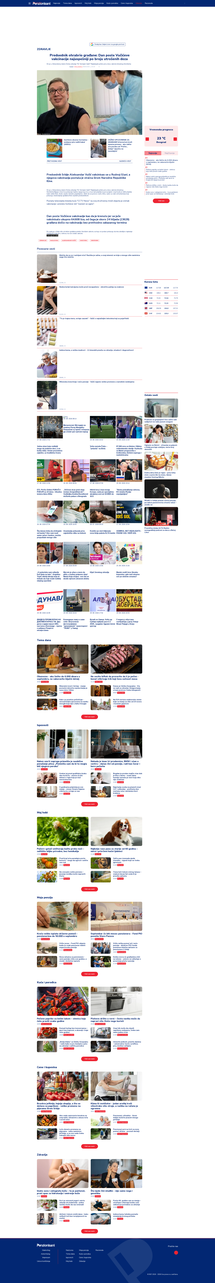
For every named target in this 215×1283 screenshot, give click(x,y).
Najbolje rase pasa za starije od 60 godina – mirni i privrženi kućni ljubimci (114, 850)
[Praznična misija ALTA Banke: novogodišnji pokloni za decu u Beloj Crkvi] (161, 516)
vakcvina (83, 240)
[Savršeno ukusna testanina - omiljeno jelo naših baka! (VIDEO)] (54, 148)
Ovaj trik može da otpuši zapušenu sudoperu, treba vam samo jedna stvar (126, 1030)
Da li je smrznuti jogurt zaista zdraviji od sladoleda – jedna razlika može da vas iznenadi (72, 1202)
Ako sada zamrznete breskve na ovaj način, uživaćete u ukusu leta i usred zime (73, 1117)
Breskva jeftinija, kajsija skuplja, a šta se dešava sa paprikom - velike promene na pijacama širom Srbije (59, 1106)
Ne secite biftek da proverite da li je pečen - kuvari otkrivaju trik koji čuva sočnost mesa (115, 677)
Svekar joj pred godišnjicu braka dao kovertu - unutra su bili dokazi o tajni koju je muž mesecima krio (72, 776)
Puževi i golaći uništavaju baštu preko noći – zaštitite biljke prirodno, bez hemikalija (60, 850)
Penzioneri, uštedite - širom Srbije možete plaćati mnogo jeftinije (125, 1117)
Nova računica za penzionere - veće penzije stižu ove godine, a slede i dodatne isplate (73, 959)
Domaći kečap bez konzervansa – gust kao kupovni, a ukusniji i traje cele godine (73, 1030)
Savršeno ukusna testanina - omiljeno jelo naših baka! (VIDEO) (76, 142)
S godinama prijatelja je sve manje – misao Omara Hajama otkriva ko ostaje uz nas (71, 789)
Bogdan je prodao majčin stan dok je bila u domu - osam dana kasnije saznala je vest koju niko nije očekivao (127, 776)
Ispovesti (78, 3)
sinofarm (94, 240)
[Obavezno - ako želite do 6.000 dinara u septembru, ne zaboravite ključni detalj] (62, 659)
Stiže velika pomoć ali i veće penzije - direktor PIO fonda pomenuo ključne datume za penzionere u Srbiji (125, 946)
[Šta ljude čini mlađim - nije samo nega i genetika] (116, 1173)
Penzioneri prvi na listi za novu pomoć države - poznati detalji (126, 1130)
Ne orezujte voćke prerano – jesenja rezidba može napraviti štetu (72, 874)
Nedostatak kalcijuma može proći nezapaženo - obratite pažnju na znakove (91, 287)
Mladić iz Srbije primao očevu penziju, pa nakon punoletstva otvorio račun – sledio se (160, 502)
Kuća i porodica (112, 3)
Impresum (46, 1257)
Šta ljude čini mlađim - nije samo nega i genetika (112, 1192)
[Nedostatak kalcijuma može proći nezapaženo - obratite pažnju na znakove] (47, 300)
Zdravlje (139, 3)
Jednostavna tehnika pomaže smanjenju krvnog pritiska (125, 1215)
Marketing (46, 1250)
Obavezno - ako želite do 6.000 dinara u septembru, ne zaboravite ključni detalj (58, 677)
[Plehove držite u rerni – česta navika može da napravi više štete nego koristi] (116, 1001)
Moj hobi (88, 3)
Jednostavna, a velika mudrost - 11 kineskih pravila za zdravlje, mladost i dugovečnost (96, 350)
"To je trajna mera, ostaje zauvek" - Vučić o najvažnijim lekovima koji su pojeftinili (94, 318)
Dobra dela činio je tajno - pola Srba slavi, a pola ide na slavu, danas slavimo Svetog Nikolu (159, 475)
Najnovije (56, 3)
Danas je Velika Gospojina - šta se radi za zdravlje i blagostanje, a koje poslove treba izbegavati (127, 688)
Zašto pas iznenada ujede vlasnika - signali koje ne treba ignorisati (126, 860)
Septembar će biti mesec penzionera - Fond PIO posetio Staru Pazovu (116, 935)
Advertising (45, 1254)
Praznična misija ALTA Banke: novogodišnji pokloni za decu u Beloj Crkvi (160, 530)
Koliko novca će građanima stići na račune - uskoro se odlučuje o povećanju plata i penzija (127, 959)
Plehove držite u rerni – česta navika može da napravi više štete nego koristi (115, 1020)
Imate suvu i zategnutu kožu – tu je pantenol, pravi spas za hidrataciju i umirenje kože (61, 1192)
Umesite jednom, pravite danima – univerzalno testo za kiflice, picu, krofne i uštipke (127, 1044)
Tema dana (67, 3)
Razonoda (149, 3)
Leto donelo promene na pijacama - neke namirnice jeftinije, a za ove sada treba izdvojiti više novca (71, 1132)
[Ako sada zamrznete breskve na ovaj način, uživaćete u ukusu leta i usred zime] (47, 1120)
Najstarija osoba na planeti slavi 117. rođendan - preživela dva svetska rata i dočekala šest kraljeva (127, 790)
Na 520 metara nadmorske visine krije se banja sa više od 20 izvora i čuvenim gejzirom (127, 701)
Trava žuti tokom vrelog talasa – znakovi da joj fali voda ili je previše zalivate (127, 874)
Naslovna (54, 240)
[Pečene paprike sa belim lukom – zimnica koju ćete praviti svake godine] (62, 1001)
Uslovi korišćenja (43, 1261)
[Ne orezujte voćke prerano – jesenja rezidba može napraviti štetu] (47, 876)
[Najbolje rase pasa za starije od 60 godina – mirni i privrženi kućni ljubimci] (116, 831)
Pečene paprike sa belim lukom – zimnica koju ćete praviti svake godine (61, 1020)
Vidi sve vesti (90, 717)
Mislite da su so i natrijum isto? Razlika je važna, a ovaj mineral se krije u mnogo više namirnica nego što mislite (99, 256)
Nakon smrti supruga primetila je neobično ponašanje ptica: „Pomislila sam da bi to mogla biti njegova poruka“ (62, 764)
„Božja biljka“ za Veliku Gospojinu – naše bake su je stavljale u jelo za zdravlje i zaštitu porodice (73, 1044)
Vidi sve (161, 201)
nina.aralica (78, 67)
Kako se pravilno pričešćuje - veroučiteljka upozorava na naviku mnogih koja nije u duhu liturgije (73, 701)
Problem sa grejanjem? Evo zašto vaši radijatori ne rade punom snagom (160, 420)
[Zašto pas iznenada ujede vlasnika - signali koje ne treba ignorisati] (101, 863)
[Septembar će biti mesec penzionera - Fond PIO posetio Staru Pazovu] (116, 916)
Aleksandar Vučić (69, 240)
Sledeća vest (125, 161)
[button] (103, 66)
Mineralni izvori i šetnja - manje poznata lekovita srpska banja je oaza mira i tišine (73, 688)
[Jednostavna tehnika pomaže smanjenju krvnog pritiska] (101, 1219)
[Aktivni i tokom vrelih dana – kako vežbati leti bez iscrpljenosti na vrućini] (47, 1219)
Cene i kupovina (127, 3)
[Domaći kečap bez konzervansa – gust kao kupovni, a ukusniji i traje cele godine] (47, 1033)
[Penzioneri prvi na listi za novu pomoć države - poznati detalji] (101, 1134)
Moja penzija (99, 3)
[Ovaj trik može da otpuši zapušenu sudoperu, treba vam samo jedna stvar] (101, 1033)
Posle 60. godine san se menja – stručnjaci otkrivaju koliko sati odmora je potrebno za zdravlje (127, 1202)
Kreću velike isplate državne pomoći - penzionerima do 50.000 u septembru (57, 935)
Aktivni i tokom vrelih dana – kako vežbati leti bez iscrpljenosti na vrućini (73, 1216)
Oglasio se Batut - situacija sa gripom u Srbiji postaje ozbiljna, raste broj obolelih (160, 447)
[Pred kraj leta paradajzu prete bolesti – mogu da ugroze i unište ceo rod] (47, 863)
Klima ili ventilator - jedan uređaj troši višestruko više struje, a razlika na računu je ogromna (114, 1106)
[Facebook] (176, 1253)
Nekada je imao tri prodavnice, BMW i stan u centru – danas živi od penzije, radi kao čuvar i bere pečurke (115, 764)
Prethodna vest (54, 161)
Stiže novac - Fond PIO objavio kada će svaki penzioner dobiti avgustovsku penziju (72, 945)
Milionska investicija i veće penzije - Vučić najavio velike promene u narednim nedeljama (96, 382)
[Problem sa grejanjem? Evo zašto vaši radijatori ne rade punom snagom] (161, 408)
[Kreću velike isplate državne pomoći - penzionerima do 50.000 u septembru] (62, 916)
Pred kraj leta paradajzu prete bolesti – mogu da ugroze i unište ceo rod (73, 860)
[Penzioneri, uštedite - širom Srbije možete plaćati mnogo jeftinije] (101, 1120)
